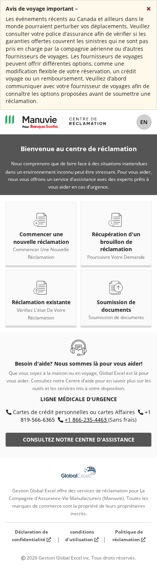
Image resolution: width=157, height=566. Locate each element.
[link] (41, 235)
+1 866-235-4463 (86, 419)
